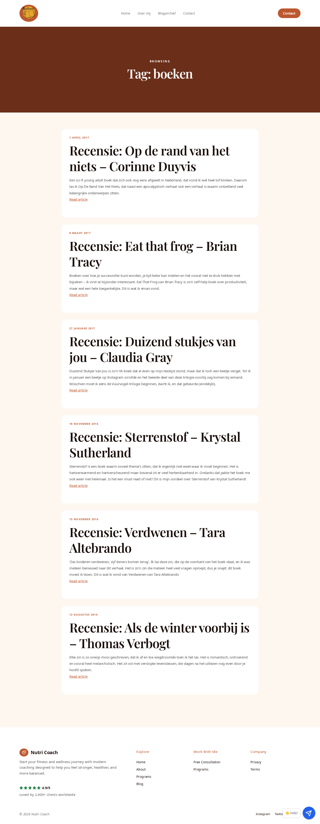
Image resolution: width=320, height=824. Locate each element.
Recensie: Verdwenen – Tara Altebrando (147, 540)
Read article (78, 199)
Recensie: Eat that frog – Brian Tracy (153, 254)
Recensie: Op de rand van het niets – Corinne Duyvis (149, 158)
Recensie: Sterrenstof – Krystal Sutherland (154, 444)
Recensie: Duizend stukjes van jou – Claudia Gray (152, 349)
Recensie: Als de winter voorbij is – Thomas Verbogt (159, 635)
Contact (289, 13)
